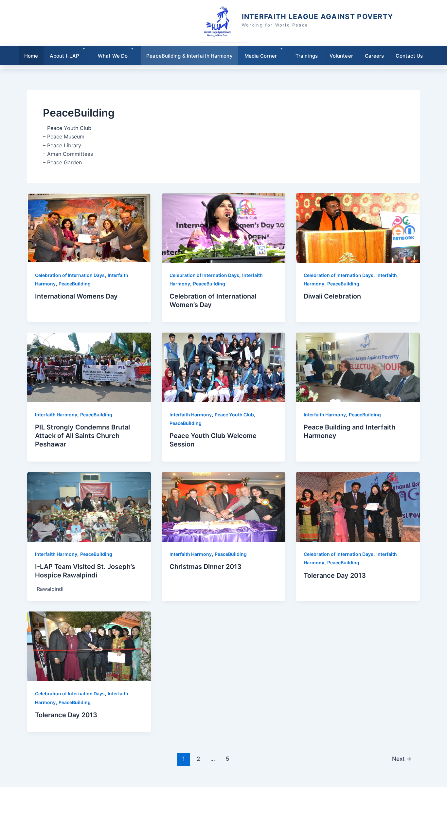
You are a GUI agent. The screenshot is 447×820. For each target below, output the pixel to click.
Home (31, 56)
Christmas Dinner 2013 (205, 567)
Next (401, 758)
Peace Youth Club (234, 414)
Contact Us (409, 56)
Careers (374, 56)
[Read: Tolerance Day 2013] (358, 506)
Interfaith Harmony (56, 414)
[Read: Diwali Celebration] (358, 227)
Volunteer (341, 56)
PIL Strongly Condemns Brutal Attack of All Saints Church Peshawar (82, 435)
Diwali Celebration (332, 296)
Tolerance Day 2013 (335, 575)
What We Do (113, 56)
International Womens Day (76, 296)
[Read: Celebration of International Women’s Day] (224, 227)
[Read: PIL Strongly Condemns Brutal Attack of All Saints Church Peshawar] (89, 367)
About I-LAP (64, 56)
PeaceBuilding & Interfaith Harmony (189, 56)
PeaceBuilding (75, 283)
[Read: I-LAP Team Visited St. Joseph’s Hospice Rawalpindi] (89, 506)
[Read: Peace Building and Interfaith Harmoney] (358, 367)
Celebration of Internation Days (70, 275)
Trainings (306, 56)
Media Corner (260, 56)
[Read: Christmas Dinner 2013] (224, 506)
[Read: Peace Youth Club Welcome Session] (224, 367)
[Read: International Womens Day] (89, 227)
